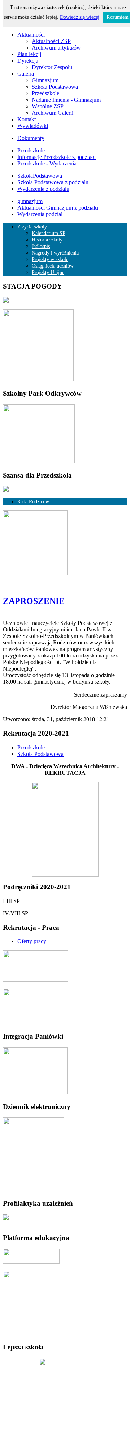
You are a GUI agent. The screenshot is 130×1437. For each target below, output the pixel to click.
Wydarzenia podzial (39, 214)
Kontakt (26, 119)
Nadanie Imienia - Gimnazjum (66, 100)
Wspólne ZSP (48, 106)
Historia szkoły (47, 240)
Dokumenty (30, 138)
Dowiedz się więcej (79, 17)
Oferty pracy (31, 941)
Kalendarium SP (48, 233)
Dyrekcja (27, 61)
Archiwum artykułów (56, 48)
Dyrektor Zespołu (52, 67)
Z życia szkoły (32, 227)
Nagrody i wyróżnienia (55, 253)
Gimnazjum (45, 80)
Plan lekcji (29, 54)
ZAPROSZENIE (34, 601)
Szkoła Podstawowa (55, 87)
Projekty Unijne (48, 272)
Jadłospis (41, 246)
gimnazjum (30, 201)
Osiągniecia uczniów (53, 266)
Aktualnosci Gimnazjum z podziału (57, 208)
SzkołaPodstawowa (39, 176)
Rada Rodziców (33, 501)
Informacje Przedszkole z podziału (56, 157)
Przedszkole (45, 93)
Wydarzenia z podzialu (43, 189)
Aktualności (31, 34)
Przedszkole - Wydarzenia (47, 163)
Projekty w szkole (50, 259)
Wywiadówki (32, 126)
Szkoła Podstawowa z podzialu (52, 182)
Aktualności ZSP (51, 41)
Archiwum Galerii (52, 113)
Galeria (25, 74)
